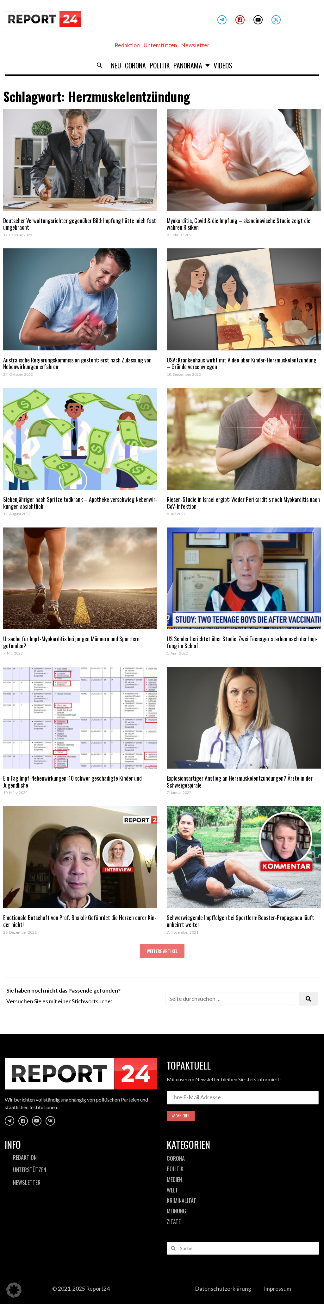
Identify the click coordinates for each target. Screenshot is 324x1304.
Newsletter (195, 45)
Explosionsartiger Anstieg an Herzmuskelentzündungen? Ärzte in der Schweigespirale (240, 781)
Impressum (277, 1288)
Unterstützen (160, 45)
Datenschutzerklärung (223, 1288)
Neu (116, 65)
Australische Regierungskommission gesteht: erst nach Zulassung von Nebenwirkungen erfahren (77, 363)
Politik (160, 65)
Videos (223, 65)
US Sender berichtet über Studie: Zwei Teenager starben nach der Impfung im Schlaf (242, 642)
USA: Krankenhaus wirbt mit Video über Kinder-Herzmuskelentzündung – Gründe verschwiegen (241, 363)
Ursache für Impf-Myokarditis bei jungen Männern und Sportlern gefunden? (71, 642)
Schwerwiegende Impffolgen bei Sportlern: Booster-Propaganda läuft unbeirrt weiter (240, 921)
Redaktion (127, 45)
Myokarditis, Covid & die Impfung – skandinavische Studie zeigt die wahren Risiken (238, 224)
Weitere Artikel (162, 951)
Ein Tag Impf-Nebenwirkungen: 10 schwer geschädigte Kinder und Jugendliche (72, 781)
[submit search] (308, 999)
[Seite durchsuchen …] (230, 999)
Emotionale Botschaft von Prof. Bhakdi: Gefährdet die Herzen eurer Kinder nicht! (79, 921)
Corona (135, 65)
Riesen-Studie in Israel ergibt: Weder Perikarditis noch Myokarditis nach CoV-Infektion (243, 502)
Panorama (187, 65)
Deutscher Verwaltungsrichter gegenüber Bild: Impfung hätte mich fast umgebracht (79, 224)
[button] (99, 65)
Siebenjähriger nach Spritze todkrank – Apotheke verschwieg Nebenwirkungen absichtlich (80, 502)
